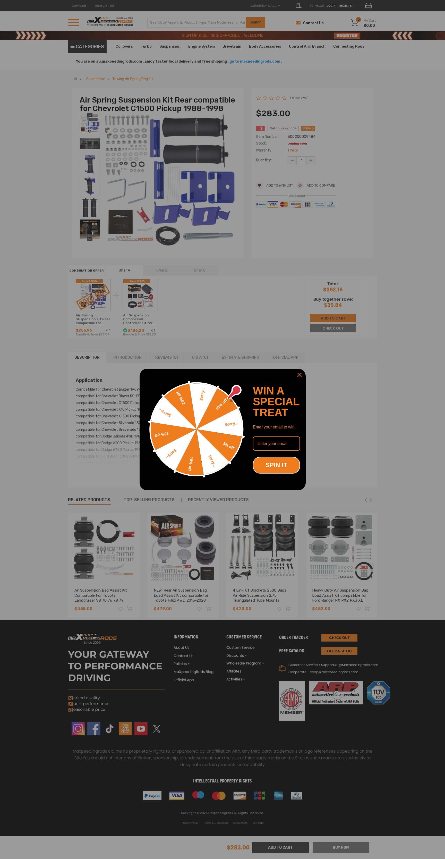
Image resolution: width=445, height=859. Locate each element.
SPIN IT (276, 464)
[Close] (299, 375)
